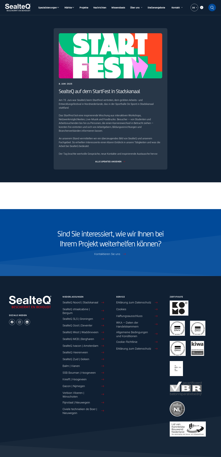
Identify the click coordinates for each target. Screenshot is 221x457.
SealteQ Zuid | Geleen (76, 359)
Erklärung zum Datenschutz (133, 302)
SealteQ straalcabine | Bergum (76, 311)
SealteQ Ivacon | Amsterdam (80, 345)
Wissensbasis (118, 7)
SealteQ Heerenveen (75, 352)
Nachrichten (99, 7)
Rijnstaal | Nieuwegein (76, 402)
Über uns (135, 7)
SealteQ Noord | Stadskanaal (80, 302)
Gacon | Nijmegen (74, 386)
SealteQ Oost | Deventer (77, 325)
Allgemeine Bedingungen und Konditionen (132, 334)
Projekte (84, 7)
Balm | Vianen (71, 366)
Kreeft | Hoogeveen (75, 379)
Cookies (121, 309)
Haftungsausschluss (129, 316)
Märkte (68, 7)
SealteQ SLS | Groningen (78, 319)
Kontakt (176, 7)
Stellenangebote (156, 7)
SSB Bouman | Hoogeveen (79, 372)
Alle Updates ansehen (108, 161)
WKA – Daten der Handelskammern (127, 324)
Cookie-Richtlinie (126, 342)
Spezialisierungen (47, 7)
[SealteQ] (18, 7)
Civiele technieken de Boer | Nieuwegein (80, 411)
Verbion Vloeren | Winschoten (73, 394)
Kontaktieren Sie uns (107, 254)
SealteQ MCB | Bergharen (78, 339)
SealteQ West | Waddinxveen (80, 332)
